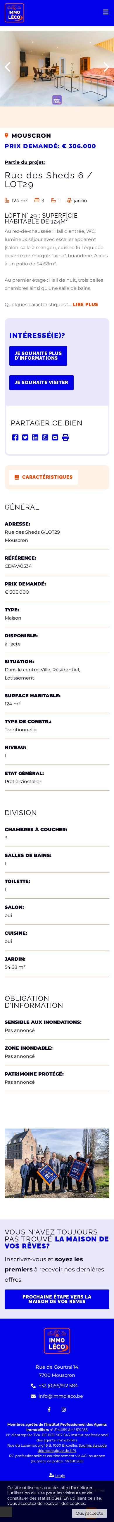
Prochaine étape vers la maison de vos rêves (57, 1299)
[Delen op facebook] (16, 437)
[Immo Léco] (14, 12)
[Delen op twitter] (26, 437)
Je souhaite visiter (41, 382)
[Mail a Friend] (56, 437)
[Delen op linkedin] (36, 437)
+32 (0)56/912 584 (58, 1385)
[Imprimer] (65, 437)
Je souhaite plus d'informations (38, 356)
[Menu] (106, 13)
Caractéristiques (47, 477)
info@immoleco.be (61, 1396)
